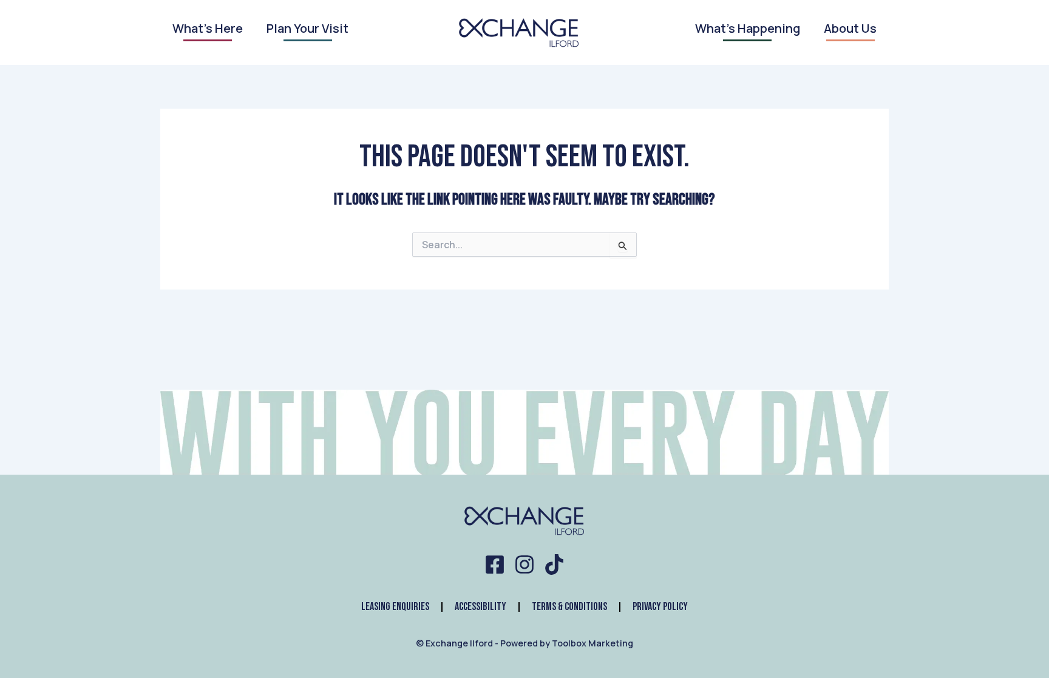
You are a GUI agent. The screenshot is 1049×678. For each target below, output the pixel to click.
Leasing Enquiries (395, 606)
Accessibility (480, 606)
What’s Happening (747, 29)
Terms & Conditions (569, 606)
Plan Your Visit (307, 29)
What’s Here (207, 29)
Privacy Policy (660, 606)
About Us (850, 29)
